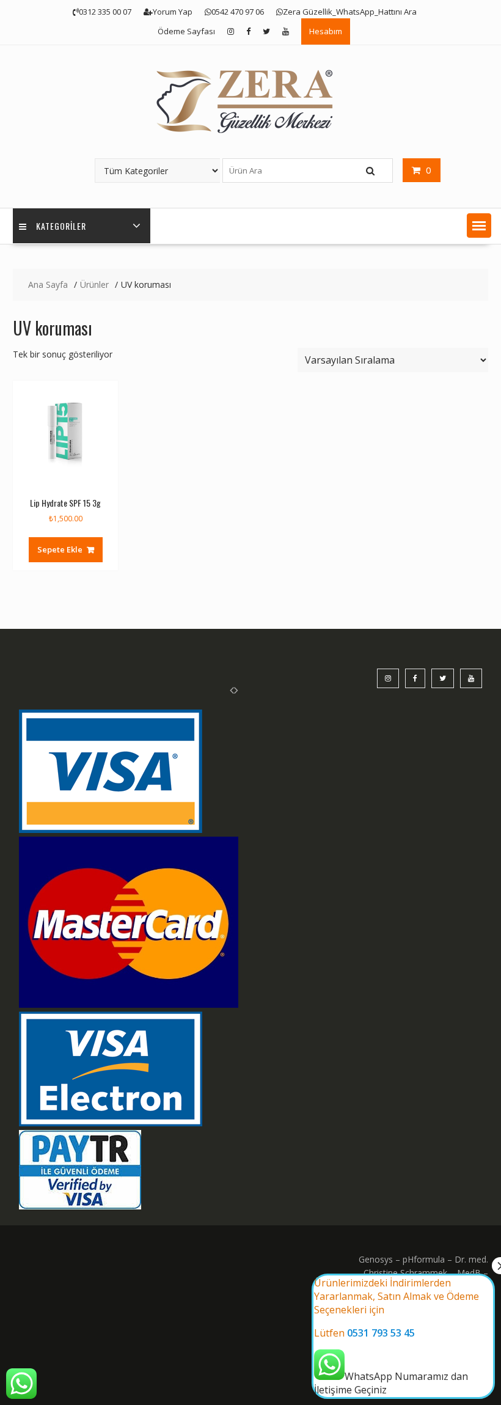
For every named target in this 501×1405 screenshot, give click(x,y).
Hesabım (325, 31)
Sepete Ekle (59, 549)
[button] (479, 225)
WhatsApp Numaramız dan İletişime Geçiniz (396, 1336)
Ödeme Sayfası (186, 31)
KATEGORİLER (61, 225)
